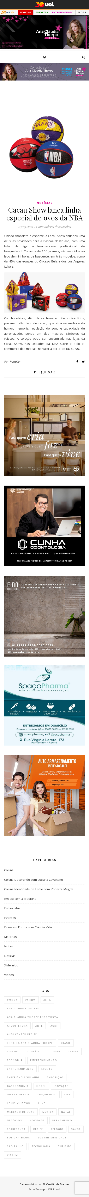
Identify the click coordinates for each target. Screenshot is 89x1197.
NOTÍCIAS (25, 12)
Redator (15, 361)
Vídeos (9, 975)
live (67, 1094)
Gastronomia (18, 1086)
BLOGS (82, 12)
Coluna (8, 870)
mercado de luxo (21, 1111)
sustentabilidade (52, 1137)
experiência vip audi (23, 1077)
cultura (53, 1051)
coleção (32, 1051)
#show (30, 999)
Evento (47, 1068)
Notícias (44, 203)
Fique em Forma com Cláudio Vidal (28, 927)
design (73, 1051)
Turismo (65, 1146)
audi (54, 1025)
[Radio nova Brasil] (44, 79)
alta (47, 999)
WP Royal (54, 1189)
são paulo (15, 1146)
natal (66, 1111)
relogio (57, 1129)
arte (39, 1025)
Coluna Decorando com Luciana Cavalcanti (33, 879)
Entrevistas (12, 908)
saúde (76, 1129)
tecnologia (40, 1146)
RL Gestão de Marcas (56, 1184)
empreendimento (43, 1060)
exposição (55, 1077)
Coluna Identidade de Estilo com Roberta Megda (38, 889)
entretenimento (20, 1068)
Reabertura (16, 1129)
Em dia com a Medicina (20, 898)
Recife (38, 1129)
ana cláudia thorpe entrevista (32, 1017)
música (48, 1111)
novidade (37, 1120)
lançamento (47, 1094)
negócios (14, 1120)
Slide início (11, 965)
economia (15, 1060)
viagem (12, 1154)
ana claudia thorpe (23, 1008)
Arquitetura (17, 1025)
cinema (12, 1051)
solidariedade (18, 1137)
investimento (18, 1094)
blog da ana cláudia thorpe (30, 1042)
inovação (61, 1086)
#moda (12, 999)
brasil (66, 1042)
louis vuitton (18, 1103)
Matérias (10, 937)
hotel (41, 1086)
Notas (8, 946)
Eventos (10, 917)
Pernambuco (62, 1120)
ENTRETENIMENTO (62, 12)
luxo (42, 1103)
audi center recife (22, 1034)
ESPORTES (42, 12)
